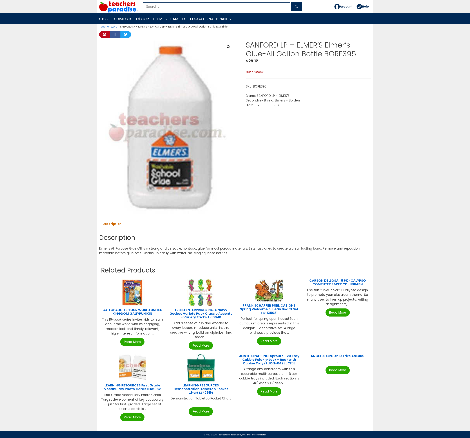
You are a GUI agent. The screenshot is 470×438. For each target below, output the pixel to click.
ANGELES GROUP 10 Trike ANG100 (337, 356)
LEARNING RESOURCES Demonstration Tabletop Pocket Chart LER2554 (200, 389)
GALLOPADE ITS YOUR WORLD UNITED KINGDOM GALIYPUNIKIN (132, 312)
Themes (160, 18)
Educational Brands (210, 18)
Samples (178, 18)
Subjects (123, 18)
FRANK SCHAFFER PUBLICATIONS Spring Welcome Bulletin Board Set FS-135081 (269, 309)
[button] (228, 47)
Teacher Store (108, 26)
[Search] (296, 6)
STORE (105, 18)
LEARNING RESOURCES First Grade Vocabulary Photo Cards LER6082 (132, 387)
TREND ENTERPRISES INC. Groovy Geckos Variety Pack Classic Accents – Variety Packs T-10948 (200, 313)
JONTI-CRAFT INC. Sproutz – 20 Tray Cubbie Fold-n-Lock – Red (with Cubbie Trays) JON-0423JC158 (269, 360)
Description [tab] (112, 224)
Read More (132, 342)
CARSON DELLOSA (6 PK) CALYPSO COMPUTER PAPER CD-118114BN (337, 282)
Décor (142, 18)
